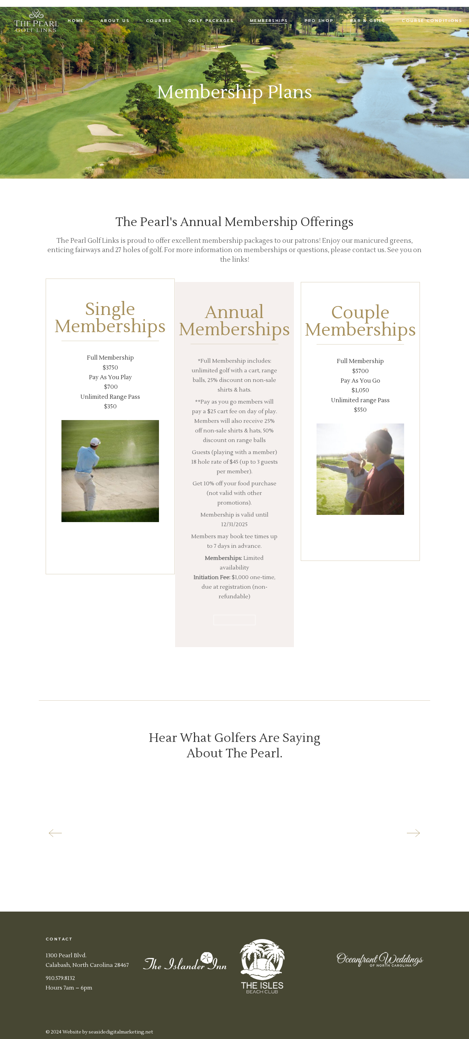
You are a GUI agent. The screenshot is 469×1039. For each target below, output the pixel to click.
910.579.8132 (60, 978)
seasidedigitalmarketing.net (121, 1032)
